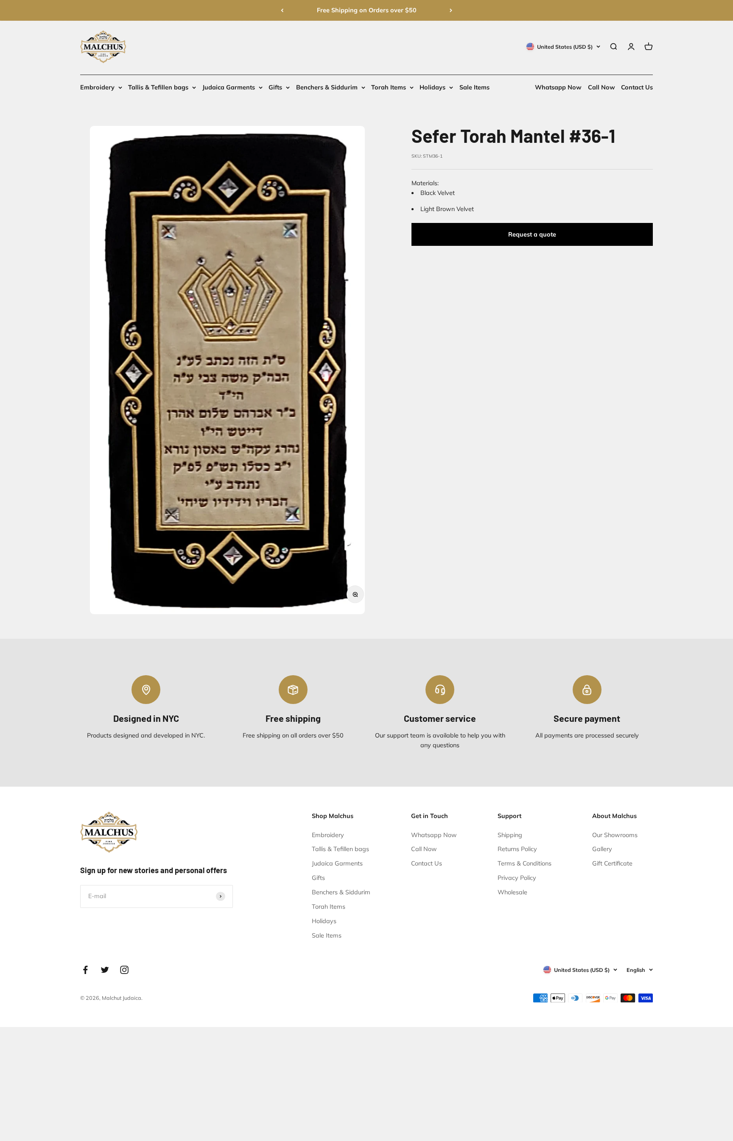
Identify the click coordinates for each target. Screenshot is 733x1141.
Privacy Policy (517, 878)
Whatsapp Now (558, 87)
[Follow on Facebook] (85, 970)
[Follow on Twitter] (105, 970)
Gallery (602, 849)
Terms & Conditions (524, 863)
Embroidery (97, 87)
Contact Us (637, 87)
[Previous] (282, 10)
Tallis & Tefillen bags (158, 87)
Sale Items (474, 87)
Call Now (601, 87)
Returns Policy (517, 849)
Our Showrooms (615, 835)
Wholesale (512, 892)
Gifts (275, 87)
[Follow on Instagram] (124, 970)
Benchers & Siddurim (327, 87)
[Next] (451, 10)
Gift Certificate (612, 863)
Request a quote (532, 234)
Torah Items (388, 87)
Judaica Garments (228, 87)
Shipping (510, 835)
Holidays (432, 87)
